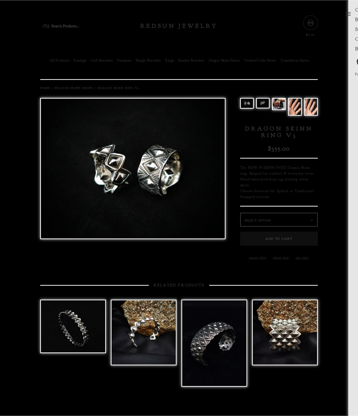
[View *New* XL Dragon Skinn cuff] (143, 346)
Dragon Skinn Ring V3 (118, 88)
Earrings (80, 60)
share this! (281, 257)
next (179, 169)
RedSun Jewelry (179, 26)
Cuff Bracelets (102, 60)
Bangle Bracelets (148, 60)
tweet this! (258, 257)
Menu (348, 14)
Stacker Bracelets (191, 60)
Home (45, 88)
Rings (169, 60)
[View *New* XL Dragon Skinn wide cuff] (285, 346)
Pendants (124, 60)
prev (86, 169)
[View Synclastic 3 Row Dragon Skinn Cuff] (214, 346)
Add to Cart (278, 239)
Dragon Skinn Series (224, 60)
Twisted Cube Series (260, 60)
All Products (59, 60)
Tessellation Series (294, 60)
